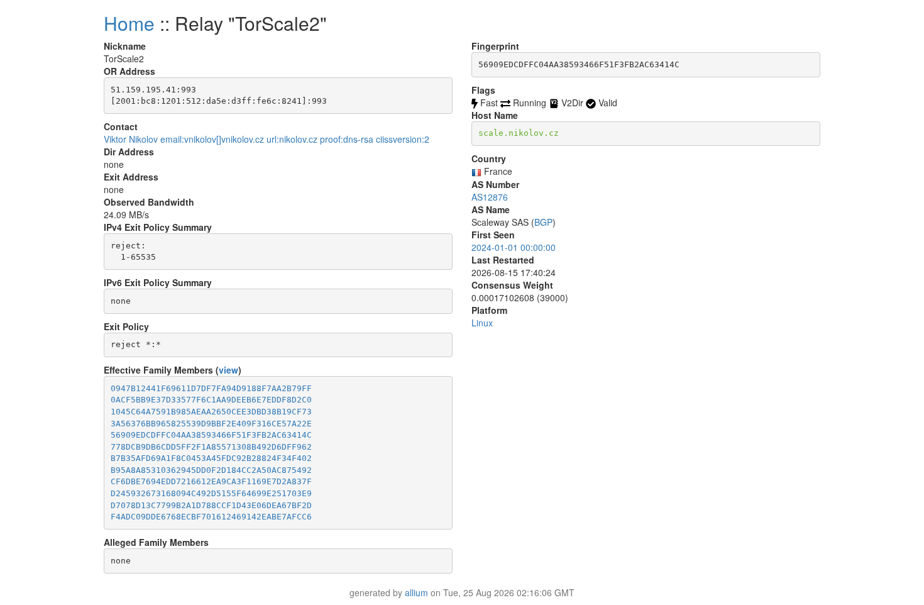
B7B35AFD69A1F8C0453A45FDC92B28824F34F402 (211, 458)
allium (416, 592)
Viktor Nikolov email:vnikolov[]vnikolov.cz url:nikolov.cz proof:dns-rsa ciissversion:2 (266, 139)
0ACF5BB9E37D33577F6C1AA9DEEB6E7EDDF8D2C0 (211, 399)
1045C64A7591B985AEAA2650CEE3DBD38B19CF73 (211, 411)
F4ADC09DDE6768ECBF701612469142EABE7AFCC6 (211, 516)
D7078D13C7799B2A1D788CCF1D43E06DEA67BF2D (211, 505)
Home (129, 22)
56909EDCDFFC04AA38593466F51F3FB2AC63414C (211, 435)
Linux (482, 322)
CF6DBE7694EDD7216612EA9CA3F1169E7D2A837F (211, 481)
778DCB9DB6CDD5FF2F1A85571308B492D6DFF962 (211, 447)
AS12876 (489, 197)
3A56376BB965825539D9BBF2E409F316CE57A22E (211, 423)
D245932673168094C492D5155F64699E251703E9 (211, 493)
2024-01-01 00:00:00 (513, 247)
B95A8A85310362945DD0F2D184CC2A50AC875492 (211, 470)
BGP (543, 222)
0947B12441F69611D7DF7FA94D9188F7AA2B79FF (211, 388)
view (228, 370)
